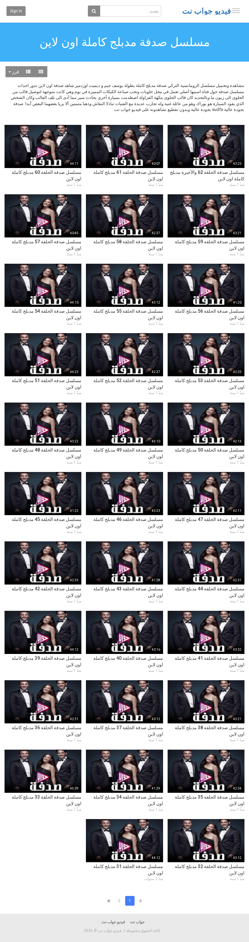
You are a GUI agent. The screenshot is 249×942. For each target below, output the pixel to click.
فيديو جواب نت (206, 11)
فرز (15, 71)
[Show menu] (236, 10)
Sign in (16, 11)
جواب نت (137, 922)
